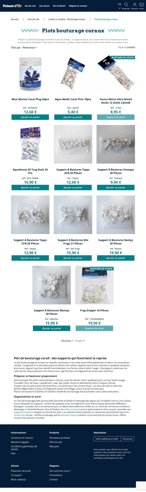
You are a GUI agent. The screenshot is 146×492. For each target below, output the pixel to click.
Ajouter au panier (30, 117)
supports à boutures (24, 412)
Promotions (55, 475)
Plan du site (55, 442)
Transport (16, 475)
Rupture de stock (116, 117)
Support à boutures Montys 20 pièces (51, 312)
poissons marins (69, 415)
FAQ (13, 453)
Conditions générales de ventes (24, 448)
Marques (54, 446)
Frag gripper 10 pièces (94, 310)
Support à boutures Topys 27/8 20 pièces (30, 241)
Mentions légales (20, 442)
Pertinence (30, 47)
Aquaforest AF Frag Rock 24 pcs (30, 171)
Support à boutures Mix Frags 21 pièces (73, 241)
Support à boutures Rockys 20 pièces (115, 241)
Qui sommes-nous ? (60, 470)
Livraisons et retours (22, 437)
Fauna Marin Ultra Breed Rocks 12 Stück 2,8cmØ (116, 100)
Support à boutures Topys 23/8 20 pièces (73, 171)
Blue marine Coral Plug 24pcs (30, 99)
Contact (53, 479)
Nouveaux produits (59, 437)
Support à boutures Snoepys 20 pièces (116, 171)
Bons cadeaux (18, 479)
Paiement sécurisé (21, 470)
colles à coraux (71, 409)
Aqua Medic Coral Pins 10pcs (73, 99)
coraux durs (20, 415)
